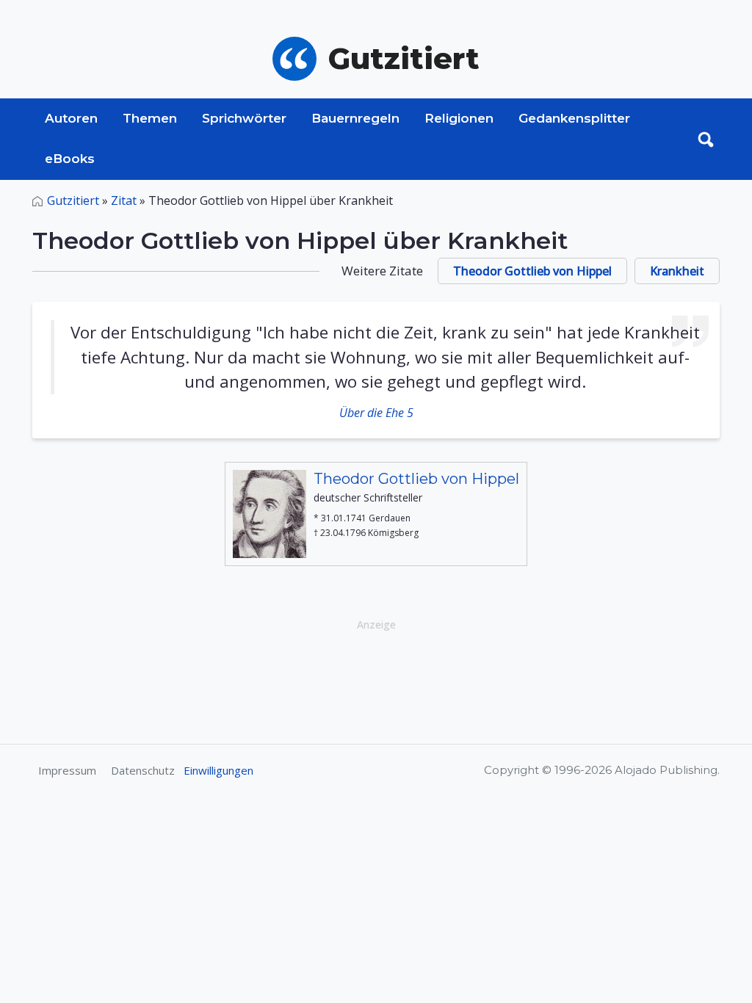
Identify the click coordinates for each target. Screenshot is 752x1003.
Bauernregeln (355, 118)
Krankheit (677, 271)
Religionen (459, 118)
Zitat (124, 200)
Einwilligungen (218, 770)
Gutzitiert (73, 200)
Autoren (71, 118)
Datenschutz (143, 770)
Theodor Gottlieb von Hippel (532, 271)
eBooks (70, 158)
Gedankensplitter (574, 118)
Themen (150, 118)
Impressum (67, 770)
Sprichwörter (244, 118)
